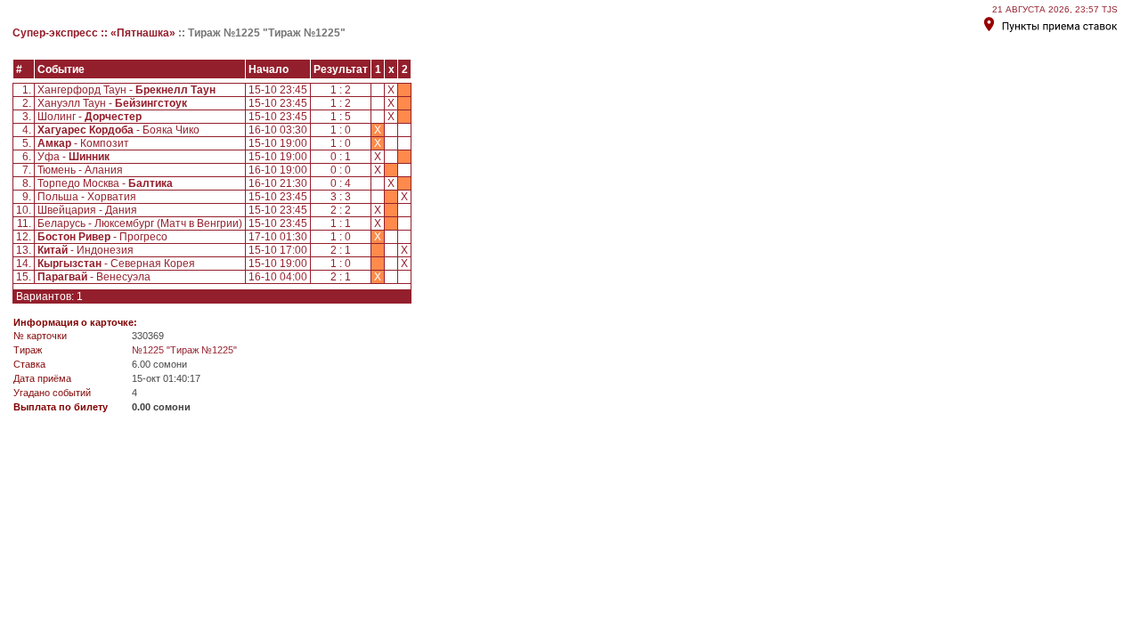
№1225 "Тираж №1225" (184, 350)
